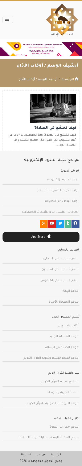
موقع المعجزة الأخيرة (63, 302)
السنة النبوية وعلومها (62, 392)
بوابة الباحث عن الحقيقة (61, 201)
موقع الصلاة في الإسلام (61, 347)
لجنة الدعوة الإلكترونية (62, 179)
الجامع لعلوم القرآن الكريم (59, 381)
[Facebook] (75, 224)
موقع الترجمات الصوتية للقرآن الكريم (52, 403)
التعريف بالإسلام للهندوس (59, 280)
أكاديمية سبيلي (67, 325)
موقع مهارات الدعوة (64, 427)
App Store (38, 237)
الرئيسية (56, 454)
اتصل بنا (26, 454)
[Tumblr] (68, 224)
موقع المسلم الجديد (63, 336)
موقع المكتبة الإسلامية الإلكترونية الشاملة (48, 438)
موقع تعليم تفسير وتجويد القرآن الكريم (50, 358)
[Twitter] (60, 224)
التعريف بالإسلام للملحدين (60, 269)
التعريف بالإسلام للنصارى (60, 258)
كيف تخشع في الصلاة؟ (55, 128)
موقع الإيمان (69, 291)
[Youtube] (52, 224)
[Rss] (43, 224)
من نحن (41, 454)
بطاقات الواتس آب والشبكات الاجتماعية (50, 212)
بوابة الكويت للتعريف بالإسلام (57, 190)
